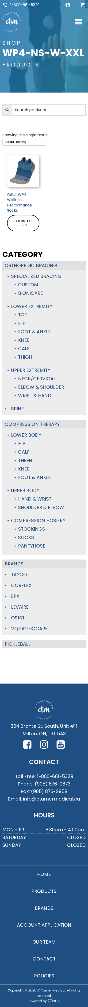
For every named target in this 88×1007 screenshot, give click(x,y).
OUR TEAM (44, 942)
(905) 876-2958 (49, 791)
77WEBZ (54, 1001)
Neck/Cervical (37, 378)
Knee (24, 340)
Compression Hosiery (38, 520)
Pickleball (17, 644)
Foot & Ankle (34, 331)
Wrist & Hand (34, 395)
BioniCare (30, 293)
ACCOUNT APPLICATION (44, 925)
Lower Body (26, 435)
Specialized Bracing (36, 276)
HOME (44, 874)
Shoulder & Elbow (41, 507)
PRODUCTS (44, 891)
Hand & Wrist (34, 499)
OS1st (18, 617)
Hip (21, 323)
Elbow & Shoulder (41, 387)
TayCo (19, 574)
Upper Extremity (30, 370)
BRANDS (44, 908)
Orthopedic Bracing (31, 265)
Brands (14, 563)
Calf (24, 348)
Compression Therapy (32, 424)
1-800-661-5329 (24, 5)
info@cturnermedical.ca (51, 799)
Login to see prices (23, 223)
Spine (17, 408)
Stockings (31, 529)
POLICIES (44, 975)
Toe (22, 314)
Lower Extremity (31, 306)
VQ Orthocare (29, 628)
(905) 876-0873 (52, 784)
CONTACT (44, 959)
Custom (28, 284)
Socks (26, 537)
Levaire (20, 607)
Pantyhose (31, 546)
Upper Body (25, 490)
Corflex (21, 585)
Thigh (25, 357)
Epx (15, 596)
